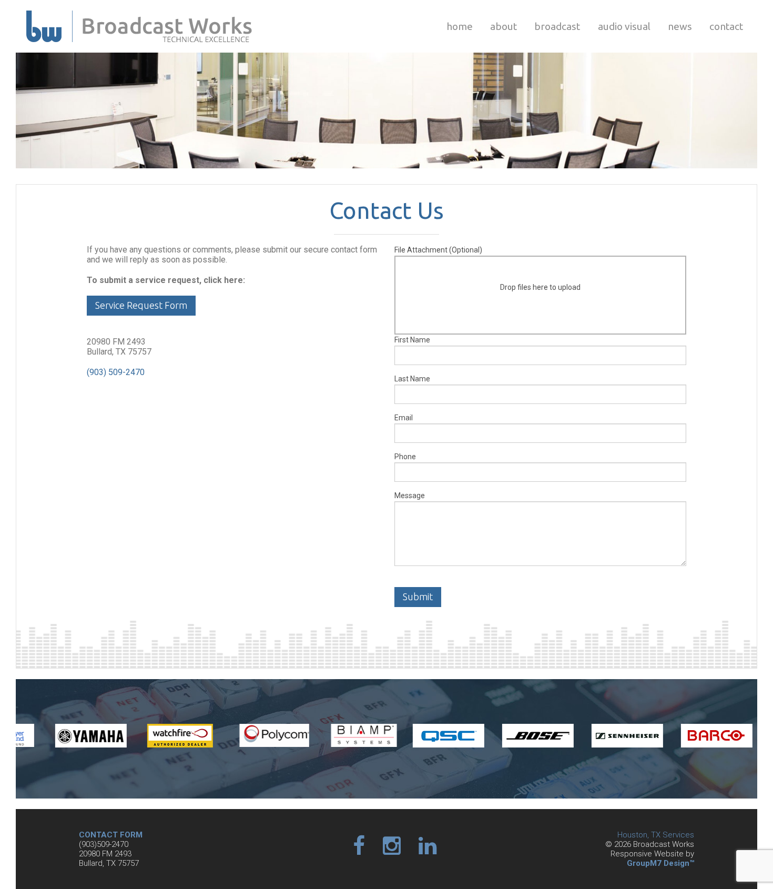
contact (726, 26)
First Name (412, 340)
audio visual (624, 26)
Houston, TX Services (655, 835)
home (459, 26)
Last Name (412, 379)
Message (409, 495)
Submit (418, 596)
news (680, 26)
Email (403, 417)
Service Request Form (141, 305)
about (503, 26)
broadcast (557, 26)
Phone (405, 456)
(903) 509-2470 (116, 372)
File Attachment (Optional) (487, 268)
